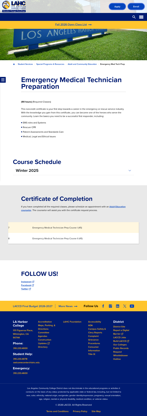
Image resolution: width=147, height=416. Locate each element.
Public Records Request (121, 349)
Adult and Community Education (82, 64)
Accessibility (94, 321)
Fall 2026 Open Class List (71, 24)
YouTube (132, 306)
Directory (43, 347)
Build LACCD (119, 341)
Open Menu (141, 17)
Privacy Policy (80, 411)
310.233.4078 (20, 358)
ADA (90, 325)
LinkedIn (117, 306)
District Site (119, 326)
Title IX (91, 354)
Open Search (134, 17)
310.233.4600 (20, 373)
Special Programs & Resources (50, 64)
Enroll (136, 6)
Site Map (96, 411)
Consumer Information (94, 348)
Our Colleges (120, 344)
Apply (117, 6)
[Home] (33, 6)
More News (66, 306)
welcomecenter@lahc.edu (26, 362)
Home (14, 64)
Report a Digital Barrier (121, 331)
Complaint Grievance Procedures (94, 339)
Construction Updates (44, 341)
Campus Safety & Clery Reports (97, 330)
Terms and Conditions (57, 411)
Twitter (24, 289)
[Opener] (144, 308)
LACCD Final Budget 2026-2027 (32, 306)
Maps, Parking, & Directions (46, 327)
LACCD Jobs (119, 337)
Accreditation (45, 321)
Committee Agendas (43, 334)
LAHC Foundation (72, 321)
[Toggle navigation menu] (3, 80)
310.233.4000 (20, 348)
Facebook (26, 285)
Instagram (26, 281)
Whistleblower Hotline (120, 357)
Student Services (25, 64)
